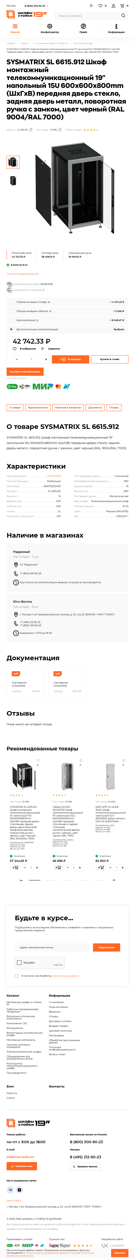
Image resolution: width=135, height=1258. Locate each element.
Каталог (15, 32)
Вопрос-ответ (57, 1054)
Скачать (16, 691)
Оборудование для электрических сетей (20, 1057)
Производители (16, 1072)
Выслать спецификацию (25, 371)
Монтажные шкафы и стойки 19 (24, 1003)
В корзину (74, 359)
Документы (95, 407)
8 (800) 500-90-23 (35, 5)
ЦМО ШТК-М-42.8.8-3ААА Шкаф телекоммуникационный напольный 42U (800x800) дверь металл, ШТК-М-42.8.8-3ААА (110, 814)
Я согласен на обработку (50, 975)
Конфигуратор (50, 32)
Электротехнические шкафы (24, 1051)
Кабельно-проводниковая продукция (22, 1010)
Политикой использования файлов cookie (51, 1252)
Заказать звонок (87, 1166)
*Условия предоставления (23, 273)
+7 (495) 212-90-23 (30, 622)
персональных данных (65, 975)
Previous (21, 880)
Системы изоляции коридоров (18, 1045)
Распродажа (56, 1035)
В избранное (28, 348)
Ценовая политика (60, 1030)
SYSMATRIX (54, 476)
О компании (56, 1002)
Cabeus (70, 840)
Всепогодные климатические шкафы (24, 1034)
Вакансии (55, 1011)
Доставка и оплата (60, 1021)
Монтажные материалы (21, 1039)
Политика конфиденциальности (62, 1048)
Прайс (83, 32)
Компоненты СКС (17, 1023)
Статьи (11, 1098)
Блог (10, 1086)
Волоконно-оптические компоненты (21, 1017)
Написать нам (23, 1166)
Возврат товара (58, 1026)
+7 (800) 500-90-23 (30, 573)
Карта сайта (14, 1200)
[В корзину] (15, 867)
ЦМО (112, 825)
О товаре (15, 407)
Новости (12, 1093)
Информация (59, 995)
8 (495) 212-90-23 (85, 1157)
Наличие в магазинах (68, 407)
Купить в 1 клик (109, 359)
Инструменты (15, 1028)
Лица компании (58, 1007)
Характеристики (38, 407)
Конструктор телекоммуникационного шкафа (22, 1066)
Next (114, 880)
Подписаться (107, 947)
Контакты (56, 1086)
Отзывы (114, 407)
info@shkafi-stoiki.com (20, 1157)
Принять (119, 1252)
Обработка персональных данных (64, 1041)
